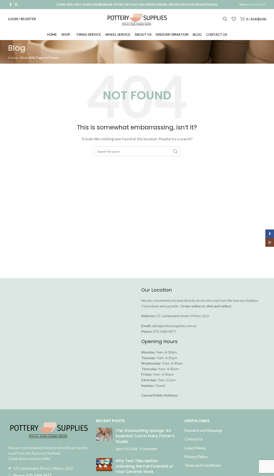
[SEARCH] (175, 151)
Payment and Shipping (203, 430)
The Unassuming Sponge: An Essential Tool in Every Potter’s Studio (145, 436)
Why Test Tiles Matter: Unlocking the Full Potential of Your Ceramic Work (144, 466)
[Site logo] (137, 18)
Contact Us (193, 439)
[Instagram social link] (16, 4)
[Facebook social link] (10, 4)
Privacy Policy (196, 456)
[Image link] (49, 429)
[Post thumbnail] (104, 439)
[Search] (225, 19)
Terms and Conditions (202, 465)
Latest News (195, 447)
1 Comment (148, 449)
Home (12, 57)
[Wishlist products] (233, 19)
